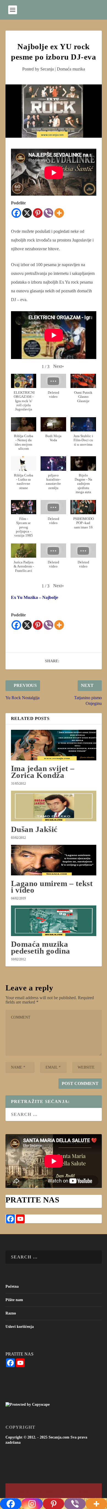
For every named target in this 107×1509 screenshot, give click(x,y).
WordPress (81, 1490)
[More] (59, 213)
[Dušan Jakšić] (53, 806)
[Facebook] (16, 213)
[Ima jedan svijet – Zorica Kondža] (53, 745)
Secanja (47, 69)
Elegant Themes (43, 1490)
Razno (10, 1313)
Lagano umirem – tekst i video (52, 886)
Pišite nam (14, 1300)
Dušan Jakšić (34, 829)
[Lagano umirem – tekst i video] (53, 860)
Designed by (26, 1490)
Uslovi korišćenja (19, 1327)
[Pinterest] (38, 213)
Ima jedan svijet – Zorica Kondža (43, 771)
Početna (12, 1286)
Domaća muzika (71, 69)
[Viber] (48, 213)
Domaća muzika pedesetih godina (40, 947)
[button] (58, 366)
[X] (27, 213)
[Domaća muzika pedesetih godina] (53, 920)
